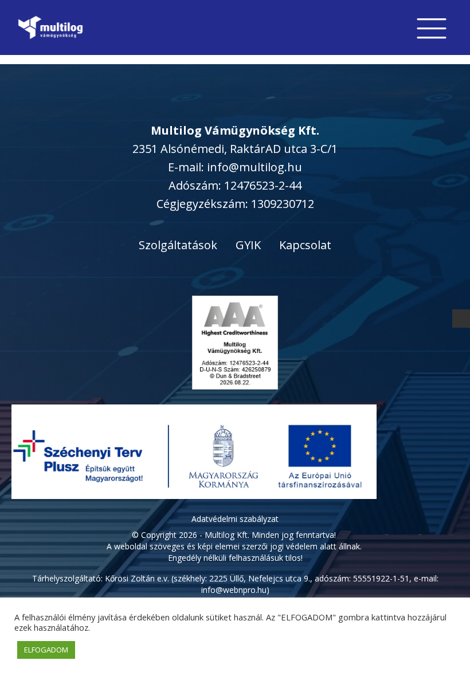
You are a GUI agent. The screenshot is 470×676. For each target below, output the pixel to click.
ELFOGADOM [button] (46, 649)
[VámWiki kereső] (461, 318)
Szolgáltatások (178, 245)
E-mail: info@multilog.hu (235, 167)
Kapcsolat (305, 245)
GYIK (248, 245)
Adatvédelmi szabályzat (235, 518)
